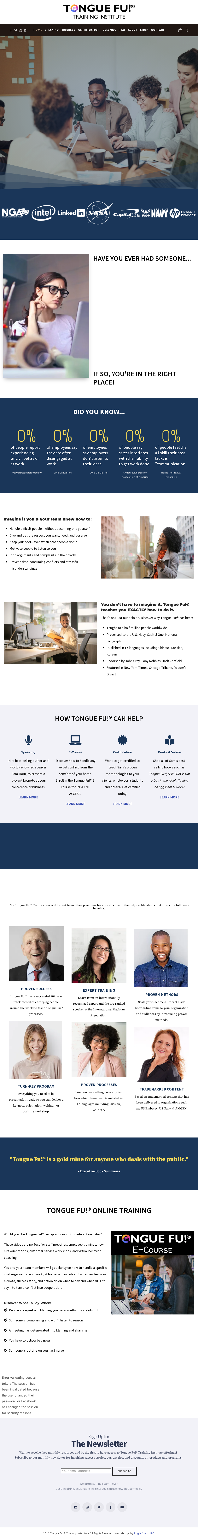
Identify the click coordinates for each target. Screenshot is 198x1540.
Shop (144, 30)
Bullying (110, 30)
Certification (89, 30)
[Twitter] (99, 1507)
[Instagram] (87, 1507)
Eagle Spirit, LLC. (144, 1533)
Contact (158, 30)
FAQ (122, 30)
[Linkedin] (75, 1507)
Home (37, 30)
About (132, 30)
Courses (68, 30)
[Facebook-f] (110, 1507)
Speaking (52, 30)
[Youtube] (122, 1507)
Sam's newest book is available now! (80, 6)
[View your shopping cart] (180, 30)
